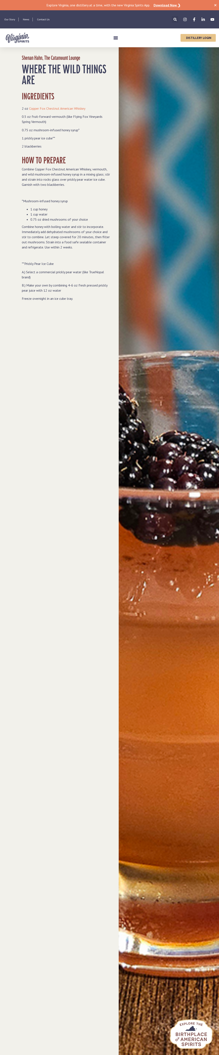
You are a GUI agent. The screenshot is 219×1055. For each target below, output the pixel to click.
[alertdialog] (109, 5)
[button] (175, 19)
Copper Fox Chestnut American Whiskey (57, 108)
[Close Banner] (215, 5)
